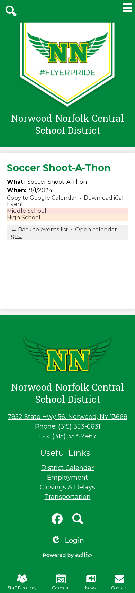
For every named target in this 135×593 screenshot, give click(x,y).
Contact (119, 587)
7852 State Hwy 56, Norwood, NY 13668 (67, 417)
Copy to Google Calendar (42, 197)
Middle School (26, 211)
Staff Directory (22, 587)
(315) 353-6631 (79, 426)
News (90, 587)
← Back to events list (39, 229)
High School (23, 217)
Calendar (61, 587)
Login (67, 540)
